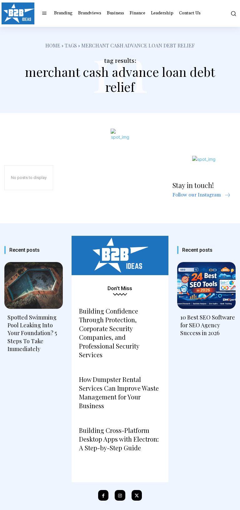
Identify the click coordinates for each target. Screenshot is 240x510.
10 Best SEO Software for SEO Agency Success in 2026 (207, 325)
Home (52, 45)
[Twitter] (137, 495)
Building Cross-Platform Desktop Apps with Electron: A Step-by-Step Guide (119, 439)
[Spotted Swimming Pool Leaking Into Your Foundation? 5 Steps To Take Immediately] (33, 285)
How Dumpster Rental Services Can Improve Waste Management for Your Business (119, 392)
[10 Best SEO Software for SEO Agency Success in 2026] (206, 285)
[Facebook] (103, 495)
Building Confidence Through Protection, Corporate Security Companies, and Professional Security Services (109, 333)
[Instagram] (120, 495)
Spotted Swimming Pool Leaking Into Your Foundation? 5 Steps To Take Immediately (32, 333)
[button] (232, 13)
